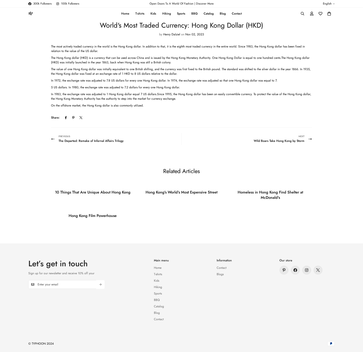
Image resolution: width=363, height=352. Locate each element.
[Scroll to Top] (355, 331)
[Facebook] (66, 117)
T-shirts (139, 13)
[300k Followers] (295, 270)
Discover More (205, 4)
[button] (329, 13)
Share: (55, 117)
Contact (237, 13)
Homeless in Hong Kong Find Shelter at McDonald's (270, 195)
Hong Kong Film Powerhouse (93, 215)
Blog (223, 13)
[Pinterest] (73, 117)
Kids (153, 13)
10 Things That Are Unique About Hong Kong (92, 192)
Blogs (220, 274)
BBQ (194, 13)
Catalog (209, 13)
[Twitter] (81, 117)
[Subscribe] (100, 284)
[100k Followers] (306, 270)
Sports (181, 13)
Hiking (166, 13)
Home (125, 13)
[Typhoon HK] (31, 13)
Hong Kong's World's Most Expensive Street (181, 192)
